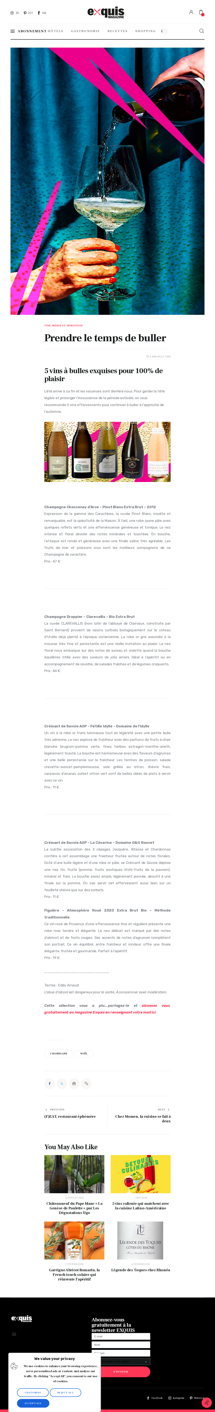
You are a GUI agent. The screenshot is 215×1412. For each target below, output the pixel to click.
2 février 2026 (74, 1264)
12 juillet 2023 (74, 1197)
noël (83, 1053)
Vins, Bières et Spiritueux (63, 325)
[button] (86, 1083)
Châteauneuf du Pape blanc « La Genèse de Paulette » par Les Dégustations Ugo (74, 1208)
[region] (54, 1382)
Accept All (33, 1403)
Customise (33, 1392)
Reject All (65, 1392)
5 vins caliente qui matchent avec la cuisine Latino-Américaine (140, 1206)
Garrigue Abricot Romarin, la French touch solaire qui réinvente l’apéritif (74, 1275)
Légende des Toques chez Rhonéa (140, 1270)
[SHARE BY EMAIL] (74, 1083)
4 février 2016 (140, 1264)
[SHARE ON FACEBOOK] (49, 1083)
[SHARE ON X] (62, 1083)
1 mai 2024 (140, 1197)
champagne (58, 1053)
